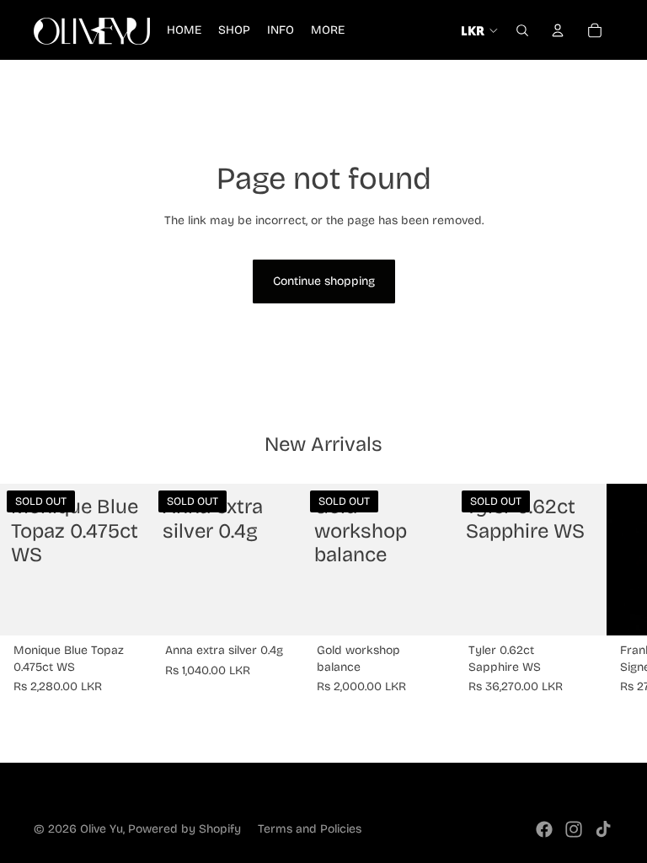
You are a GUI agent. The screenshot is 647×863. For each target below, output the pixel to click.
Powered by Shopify (184, 829)
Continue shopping (324, 281)
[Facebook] (544, 829)
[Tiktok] (603, 829)
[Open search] (522, 30)
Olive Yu (101, 829)
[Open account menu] (557, 30)
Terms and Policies (309, 829)
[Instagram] (574, 829)
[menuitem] (327, 30)
